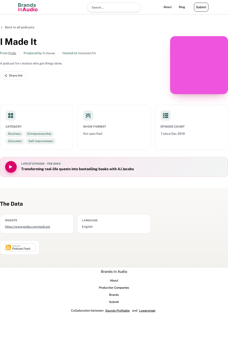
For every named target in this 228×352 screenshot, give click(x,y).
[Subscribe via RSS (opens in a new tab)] (19, 247)
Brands (114, 294)
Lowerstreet (147, 310)
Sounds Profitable (117, 310)
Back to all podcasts (19, 27)
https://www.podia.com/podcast (27, 226)
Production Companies (114, 287)
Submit (201, 7)
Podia (12, 53)
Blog (182, 7)
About (167, 7)
